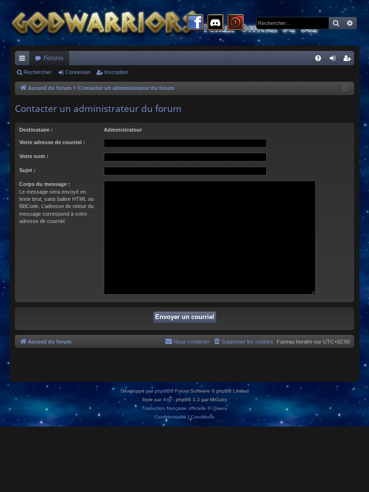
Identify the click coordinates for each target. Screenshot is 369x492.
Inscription (116, 72)
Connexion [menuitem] (334, 60)
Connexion (77, 72)
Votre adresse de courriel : (52, 142)
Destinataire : (36, 130)
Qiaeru (219, 408)
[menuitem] (318, 58)
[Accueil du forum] (183, 23)
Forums (53, 58)
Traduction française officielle (174, 408)
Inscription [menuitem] (349, 60)
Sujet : (27, 170)
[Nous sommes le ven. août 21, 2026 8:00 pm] (345, 88)
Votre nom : (34, 156)
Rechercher (37, 72)
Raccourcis (24, 60)
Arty (167, 399)
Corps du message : (44, 184)
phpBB (162, 391)
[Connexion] (235, 23)
